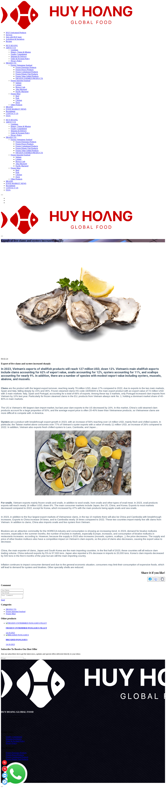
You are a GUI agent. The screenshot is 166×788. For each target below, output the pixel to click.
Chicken (19, 100)
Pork (17, 98)
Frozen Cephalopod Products (27, 72)
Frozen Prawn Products (25, 70)
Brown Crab (20, 87)
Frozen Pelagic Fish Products (27, 74)
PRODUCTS (11, 63)
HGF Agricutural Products (16, 33)
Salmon (18, 83)
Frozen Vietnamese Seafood (21, 65)
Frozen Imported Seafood (20, 81)
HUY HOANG (12, 45)
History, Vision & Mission (21, 52)
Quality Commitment (19, 54)
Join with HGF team (14, 37)
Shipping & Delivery (19, 56)
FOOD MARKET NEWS (16, 109)
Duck (18, 102)
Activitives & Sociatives (15, 39)
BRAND (9, 107)
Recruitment (10, 111)
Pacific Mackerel (22, 92)
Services (9, 35)
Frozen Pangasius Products (26, 67)
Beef (17, 96)
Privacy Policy (16, 61)
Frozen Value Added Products (27, 76)
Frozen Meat (15, 94)
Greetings (14, 50)
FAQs (8, 116)
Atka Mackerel (21, 89)
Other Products (16, 105)
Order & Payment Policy (20, 59)
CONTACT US (12, 113)
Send (3, 600)
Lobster (18, 85)
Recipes (9, 41)
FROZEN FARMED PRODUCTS (29, 78)
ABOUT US (11, 48)
